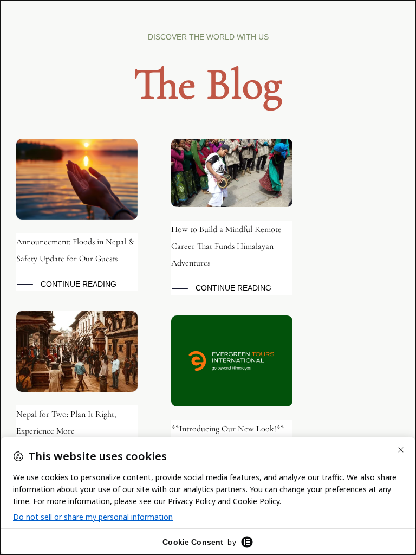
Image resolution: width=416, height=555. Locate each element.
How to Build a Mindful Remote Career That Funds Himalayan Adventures (226, 246)
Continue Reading (78, 284)
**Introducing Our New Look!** (227, 428)
